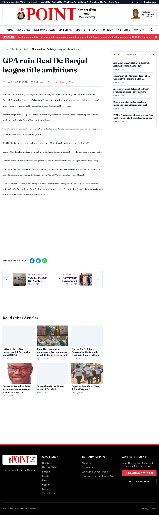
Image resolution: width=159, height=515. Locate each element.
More (137, 29)
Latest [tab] (117, 55)
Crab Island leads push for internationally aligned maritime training (42, 37)
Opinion (108, 30)
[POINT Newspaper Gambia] (133, 2)
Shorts (125, 29)
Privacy (144, 509)
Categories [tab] (147, 55)
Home (9, 30)
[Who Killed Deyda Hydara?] (144, 14)
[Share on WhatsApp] (44, 260)
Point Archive (150, 2)
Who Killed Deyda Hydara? (76, 2)
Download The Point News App (104, 2)
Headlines (23, 30)
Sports (80, 30)
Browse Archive (139, 481)
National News (44, 30)
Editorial (65, 30)
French (94, 30)
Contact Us (57, 2)
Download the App (141, 473)
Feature (46, 489)
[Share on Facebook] (32, 260)
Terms (154, 509)
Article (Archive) (20, 49)
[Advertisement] (52, 226)
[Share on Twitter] (38, 260)
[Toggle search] (151, 29)
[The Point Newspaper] (137, 2)
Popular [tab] (131, 55)
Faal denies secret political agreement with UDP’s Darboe (113, 37)
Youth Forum (48, 493)
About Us (45, 2)
